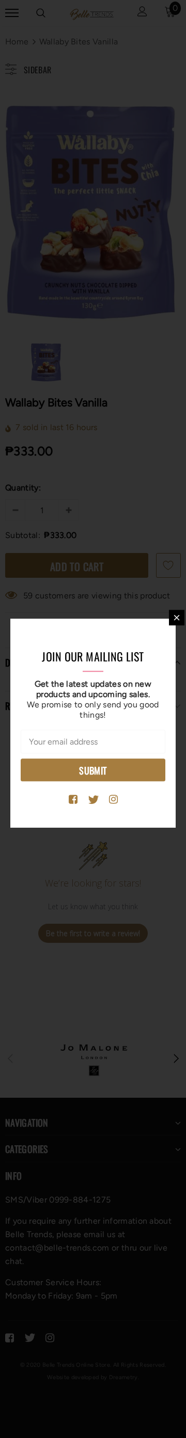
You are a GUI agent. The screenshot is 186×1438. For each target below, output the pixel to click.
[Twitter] (93, 799)
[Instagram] (113, 799)
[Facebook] (73, 799)
